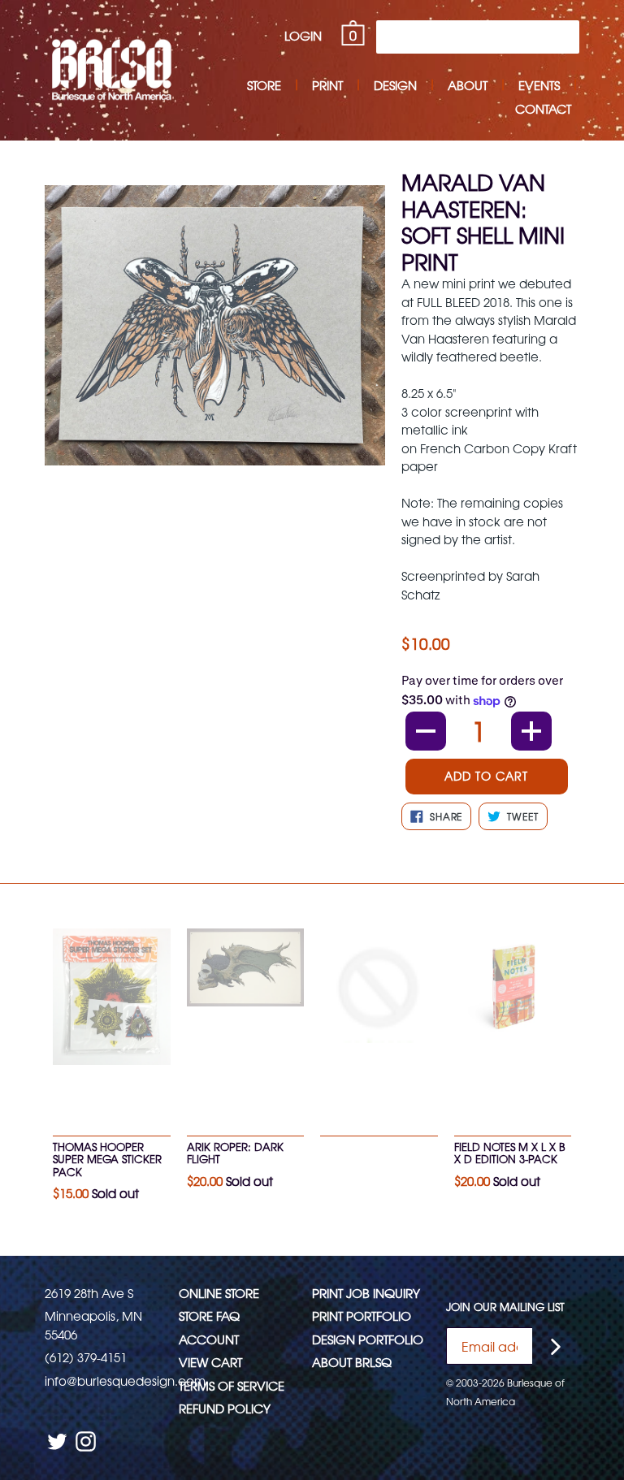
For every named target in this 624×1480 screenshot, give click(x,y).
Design (395, 84)
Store (264, 84)
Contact (543, 108)
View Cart (210, 1361)
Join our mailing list (505, 1306)
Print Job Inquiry (366, 1292)
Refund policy (225, 1408)
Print (327, 84)
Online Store (219, 1292)
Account (209, 1339)
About (468, 84)
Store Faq (209, 1315)
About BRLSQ (352, 1361)
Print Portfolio (361, 1315)
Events (539, 84)
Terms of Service (231, 1385)
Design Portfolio (367, 1339)
